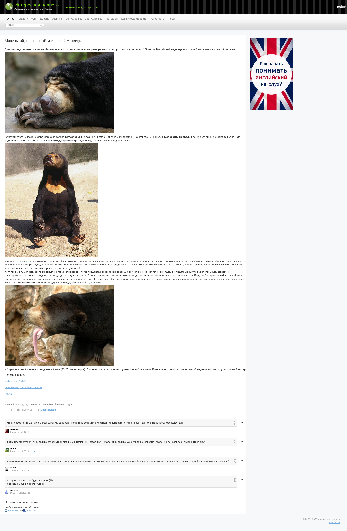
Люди (171, 18)
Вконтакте (13, 510)
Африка (57, 18)
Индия (68, 404)
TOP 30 (9, 18)
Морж (9, 393)
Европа (44, 18)
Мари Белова (48, 409)
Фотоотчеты (157, 18)
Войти (341, 6)
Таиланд (59, 404)
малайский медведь (18, 404)
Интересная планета (36, 5)
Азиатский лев (15, 380)
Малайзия (47, 404)
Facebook (32, 510)
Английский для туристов (82, 7)
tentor (13, 448)
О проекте (334, 522)
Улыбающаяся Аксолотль (23, 387)
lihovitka (14, 429)
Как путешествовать (134, 18)
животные (35, 404)
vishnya (14, 490)
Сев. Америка (93, 18)
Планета (22, 18)
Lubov (13, 468)
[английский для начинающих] (271, 110)
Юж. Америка (73, 18)
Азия (34, 18)
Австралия (111, 18)
